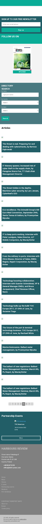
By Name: (4, 91)
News (3, 479)
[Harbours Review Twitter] (4, 40)
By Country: (5, 99)
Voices (4, 482)
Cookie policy (6, 508)
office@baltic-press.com (12, 468)
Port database (6, 492)
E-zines (4, 484)
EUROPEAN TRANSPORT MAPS (12, 501)
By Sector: (4, 107)
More (21, 438)
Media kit (4, 489)
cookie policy (22, 519)
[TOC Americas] (24, 421)
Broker (4, 506)
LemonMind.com (15, 521)
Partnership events (8, 487)
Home (3, 477)
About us (4, 503)
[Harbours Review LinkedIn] (8, 40)
